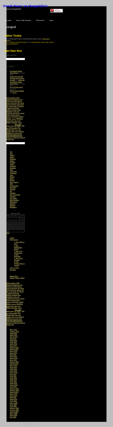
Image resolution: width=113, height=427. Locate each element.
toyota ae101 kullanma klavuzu (14, 134)
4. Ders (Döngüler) (17, 255)
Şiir (13, 139)
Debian (12, 161)
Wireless (12, 205)
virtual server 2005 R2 (19, 137)
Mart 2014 (13, 339)
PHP (18, 125)
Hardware (13, 168)
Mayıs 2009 (13, 413)
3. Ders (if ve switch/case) (18, 252)
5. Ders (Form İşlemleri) (18, 259)
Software (9, 133)
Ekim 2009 (13, 405)
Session (21, 131)
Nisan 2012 (13, 367)
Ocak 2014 (13, 342)
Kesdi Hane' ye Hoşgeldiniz (25, 6)
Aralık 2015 (13, 335)
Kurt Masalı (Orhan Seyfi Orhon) (16, 72)
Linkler (12, 238)
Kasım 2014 (14, 337)
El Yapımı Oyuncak (12, 108)
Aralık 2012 (13, 356)
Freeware (9, 111)
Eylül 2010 (13, 387)
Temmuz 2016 (14, 331)
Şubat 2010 (13, 399)
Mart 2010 (13, 397)
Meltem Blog (14, 276)
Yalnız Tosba (12, 35)
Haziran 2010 (14, 392)
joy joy (14, 93)
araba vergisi (20, 104)
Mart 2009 (13, 417)
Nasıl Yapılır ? (14, 182)
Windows (13, 204)
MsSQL (12, 177)
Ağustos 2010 (14, 389)
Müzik (12, 179)
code (7, 106)
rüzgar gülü (44, 42)
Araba (12, 157)
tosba (51, 42)
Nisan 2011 (13, 378)
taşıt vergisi (15, 133)
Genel (25, 42)
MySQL (20, 119)
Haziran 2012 (14, 363)
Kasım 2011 (13, 372)
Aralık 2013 (13, 344)
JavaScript (13, 171)
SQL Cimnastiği (15, 195)
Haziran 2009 (14, 412)
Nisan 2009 (13, 415)
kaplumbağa (35, 42)
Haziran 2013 (14, 349)
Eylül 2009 (13, 406)
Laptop (21, 116)
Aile (11, 152)
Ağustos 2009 (14, 408)
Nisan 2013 (13, 353)
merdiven (13, 119)
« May (8, 233)
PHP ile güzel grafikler (17, 91)
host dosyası (16, 113)
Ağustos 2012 (14, 362)
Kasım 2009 (14, 403)
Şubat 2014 (13, 340)
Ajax (19, 103)
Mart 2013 (13, 355)
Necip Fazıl (9, 121)
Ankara (12, 42)
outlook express (10, 126)
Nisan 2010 (13, 396)
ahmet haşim (13, 103)
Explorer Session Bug (13, 110)
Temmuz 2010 (14, 390)
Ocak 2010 (13, 401)
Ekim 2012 (13, 360)
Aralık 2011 (13, 371)
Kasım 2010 (14, 385)
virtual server (9, 137)
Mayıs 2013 (13, 351)
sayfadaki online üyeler (12, 131)
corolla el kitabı (13, 106)
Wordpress (13, 207)
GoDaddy (13, 166)
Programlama (14, 186)
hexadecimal (9, 113)
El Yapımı (20, 106)
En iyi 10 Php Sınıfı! (16, 87)
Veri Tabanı (13, 198)
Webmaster (13, 202)
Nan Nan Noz (13, 50)
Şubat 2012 (13, 369)
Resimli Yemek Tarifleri (17, 278)
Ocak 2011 (13, 381)
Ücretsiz (8, 139)
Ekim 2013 (13, 346)
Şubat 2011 (13, 380)
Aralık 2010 (13, 383)
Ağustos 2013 (14, 347)
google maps (16, 111)
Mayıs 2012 (13, 365)
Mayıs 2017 (13, 330)
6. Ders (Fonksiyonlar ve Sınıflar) (19, 263)
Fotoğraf (19, 42)
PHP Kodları (13, 128)
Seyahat (12, 189)
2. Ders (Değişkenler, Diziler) (18, 247)
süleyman (21, 80)
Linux (8, 118)
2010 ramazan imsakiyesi (13, 98)
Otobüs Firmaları (11, 122)
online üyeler (17, 121)
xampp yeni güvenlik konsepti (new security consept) (17, 78)
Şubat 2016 (13, 333)
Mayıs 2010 (13, 394)
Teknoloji (12, 196)
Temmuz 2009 (14, 410)
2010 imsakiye (11, 98)
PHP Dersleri (14, 240)
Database (13, 159)
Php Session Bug (13, 129)
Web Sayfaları (14, 200)
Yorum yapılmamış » (11, 44)
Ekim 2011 (13, 374)
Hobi (11, 170)
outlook (20, 122)
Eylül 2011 (13, 376)
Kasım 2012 (14, 358)
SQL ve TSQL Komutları (14, 269)
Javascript (13, 173)
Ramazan (13, 187)
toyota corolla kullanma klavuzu (14, 136)
